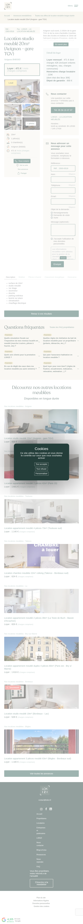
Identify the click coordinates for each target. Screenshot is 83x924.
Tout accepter (41, 464)
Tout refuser (41, 469)
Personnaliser (41, 473)
